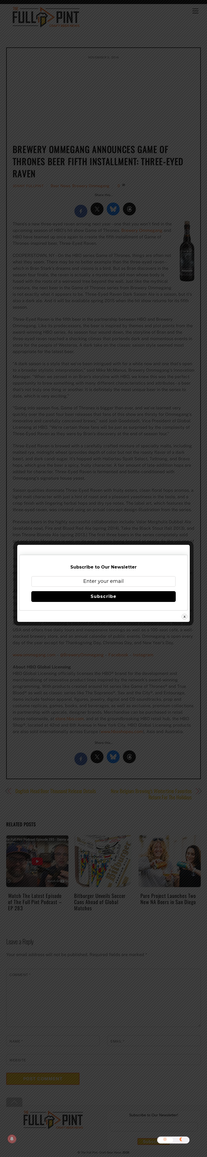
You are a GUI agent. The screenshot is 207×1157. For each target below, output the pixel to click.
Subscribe (103, 596)
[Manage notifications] (12, 1139)
